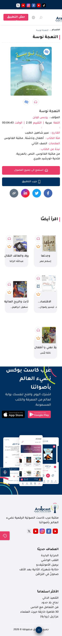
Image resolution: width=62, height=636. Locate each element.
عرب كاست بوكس (26, 371)
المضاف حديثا (48, 549)
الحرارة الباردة (50, 555)
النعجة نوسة (49, 111)
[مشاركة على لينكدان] (25, 193)
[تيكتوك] (43, 5)
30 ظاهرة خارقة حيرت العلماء (39, 612)
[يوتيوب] (38, 5)
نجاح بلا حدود (50, 602)
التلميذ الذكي (50, 598)
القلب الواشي (50, 560)
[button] (5, 472)
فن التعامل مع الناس (44, 607)
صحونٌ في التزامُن (47, 574)
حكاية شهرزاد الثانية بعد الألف (39, 569)
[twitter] (18, 5)
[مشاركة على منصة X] (36, 193)
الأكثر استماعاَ (48, 592)
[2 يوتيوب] (23, 5)
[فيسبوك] (33, 5)
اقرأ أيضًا (49, 219)
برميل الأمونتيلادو (47, 565)
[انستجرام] (28, 5)
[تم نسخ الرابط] (14, 193)
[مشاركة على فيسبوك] (48, 193)
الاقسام (56, 30)
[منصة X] (29, 531)
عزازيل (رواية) (49, 616)
